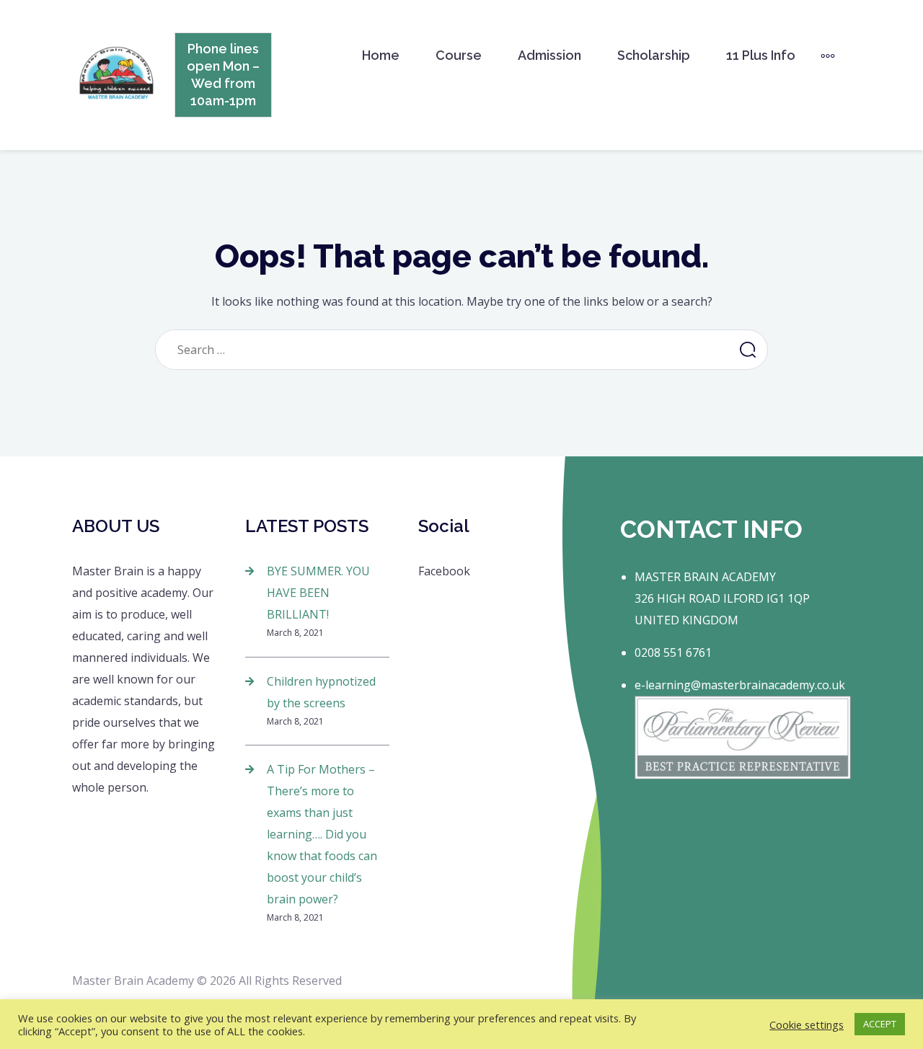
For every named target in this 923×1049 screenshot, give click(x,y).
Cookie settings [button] (806, 1024)
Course (459, 55)
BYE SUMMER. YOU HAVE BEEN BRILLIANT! (318, 592)
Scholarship (653, 55)
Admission (549, 55)
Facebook (444, 571)
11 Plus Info (760, 55)
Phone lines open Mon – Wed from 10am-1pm (223, 74)
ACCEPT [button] (879, 1023)
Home (380, 55)
